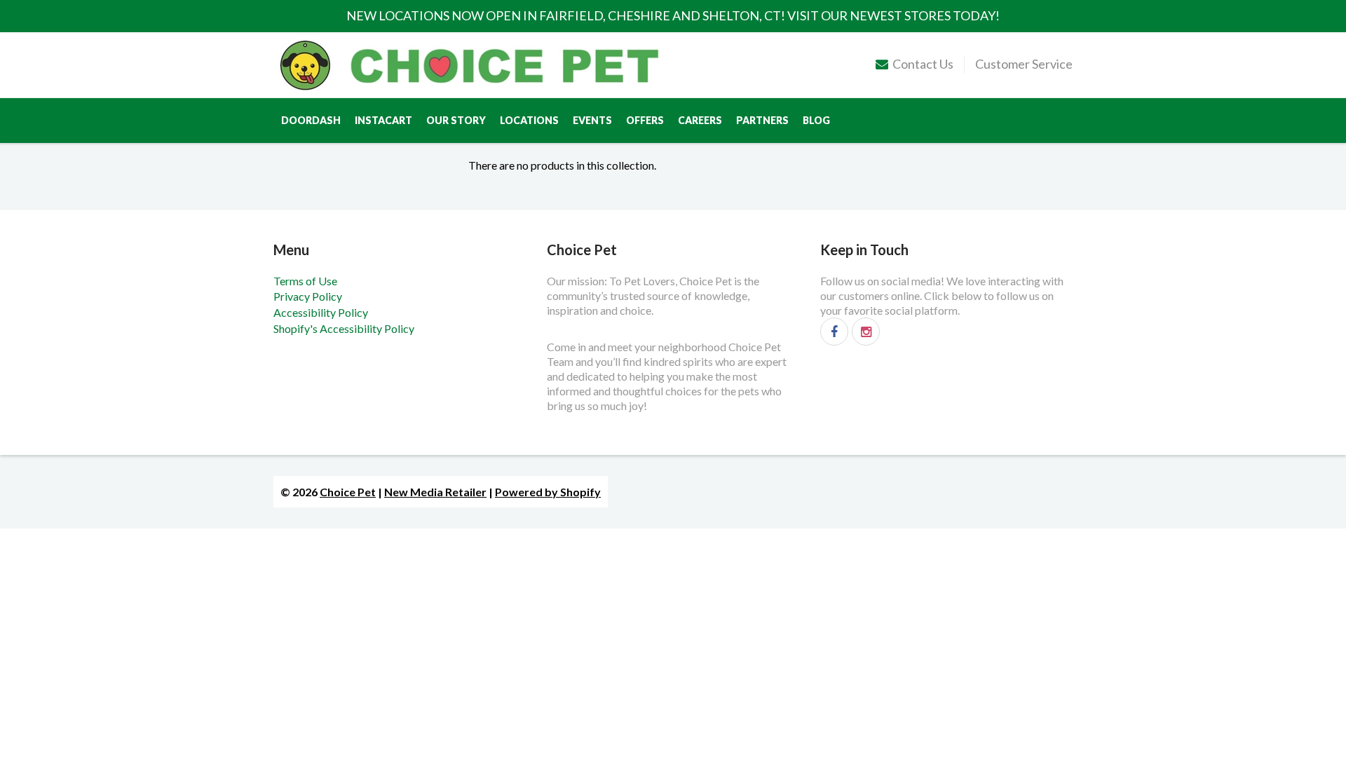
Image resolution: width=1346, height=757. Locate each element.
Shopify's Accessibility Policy (343, 328)
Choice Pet (348, 491)
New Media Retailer (435, 491)
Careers (700, 120)
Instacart (383, 120)
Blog (816, 120)
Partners (762, 120)
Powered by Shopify (548, 491)
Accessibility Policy (320, 312)
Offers (645, 120)
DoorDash (311, 120)
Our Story (456, 120)
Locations (529, 120)
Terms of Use (305, 280)
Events (592, 120)
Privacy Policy (307, 296)
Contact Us (922, 63)
